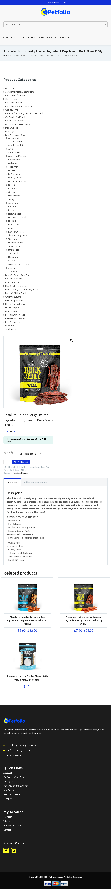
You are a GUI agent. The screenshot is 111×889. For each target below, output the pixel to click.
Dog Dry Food (11, 128)
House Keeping (12, 307)
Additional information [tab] (35, 482)
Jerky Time (13, 203)
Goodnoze (13, 188)
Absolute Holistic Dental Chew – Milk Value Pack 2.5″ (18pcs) (27, 678)
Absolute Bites (15, 141)
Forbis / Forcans (15, 177)
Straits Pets (13, 250)
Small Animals (12, 329)
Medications (11, 311)
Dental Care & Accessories (17, 124)
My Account (54, 2)
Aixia (10, 149)
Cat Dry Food (11, 99)
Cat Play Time (11, 110)
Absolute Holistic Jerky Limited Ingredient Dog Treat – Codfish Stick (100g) (27, 620)
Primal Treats (14, 224)
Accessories (11, 88)
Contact (64, 38)
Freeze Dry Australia (17, 181)
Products (28, 38)
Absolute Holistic (16, 145)
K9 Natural (13, 206)
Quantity (8, 452)
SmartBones (14, 246)
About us (15, 38)
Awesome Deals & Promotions (19, 92)
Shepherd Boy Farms (17, 235)
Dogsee (11, 170)
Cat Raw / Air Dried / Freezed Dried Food (24, 113)
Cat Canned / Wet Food (16, 95)
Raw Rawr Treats (16, 232)
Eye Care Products (13, 282)
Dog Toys (9, 131)
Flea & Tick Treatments (16, 286)
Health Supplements (15, 300)
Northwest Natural (17, 217)
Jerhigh (11, 199)
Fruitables (13, 185)
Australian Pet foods (18, 156)
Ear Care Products (13, 278)
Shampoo (9, 325)
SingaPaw (12, 239)
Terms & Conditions (47, 38)
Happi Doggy (14, 195)
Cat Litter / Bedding (14, 102)
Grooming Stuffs (13, 297)
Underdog (13, 257)
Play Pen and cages (14, 322)
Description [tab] (12, 482)
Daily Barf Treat (15, 163)
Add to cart (23, 462)
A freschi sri (13, 138)
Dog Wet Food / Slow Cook (18, 275)
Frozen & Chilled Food (15, 293)
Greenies (12, 192)
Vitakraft (12, 260)
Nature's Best (14, 214)
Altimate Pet (14, 152)
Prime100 (12, 228)
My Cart (66, 2)
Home (5, 38)
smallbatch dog (15, 242)
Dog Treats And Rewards (17, 135)
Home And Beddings (15, 304)
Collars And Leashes (14, 120)
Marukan (12, 210)
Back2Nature (14, 159)
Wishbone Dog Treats (18, 264)
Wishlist (7, 821)
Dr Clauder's (14, 174)
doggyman (13, 167)
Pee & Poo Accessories (16, 318)
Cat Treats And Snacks (15, 117)
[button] (71, 340)
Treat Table (13, 253)
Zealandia (13, 268)
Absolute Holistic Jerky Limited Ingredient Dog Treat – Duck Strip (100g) (84, 620)
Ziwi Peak (12, 271)
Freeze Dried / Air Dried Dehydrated (21, 289)
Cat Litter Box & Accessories (18, 106)
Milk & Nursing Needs (15, 315)
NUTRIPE (12, 221)
